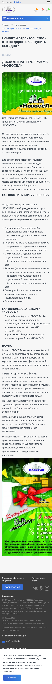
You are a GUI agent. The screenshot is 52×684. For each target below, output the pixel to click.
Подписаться (12, 587)
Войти (18, 2)
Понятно (12, 677)
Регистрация (7, 2)
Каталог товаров (15, 19)
